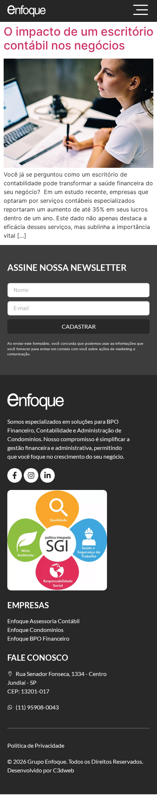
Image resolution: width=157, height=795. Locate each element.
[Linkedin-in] (47, 475)
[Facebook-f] (14, 475)
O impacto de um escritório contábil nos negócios (78, 38)
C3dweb (63, 770)
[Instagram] (31, 475)
